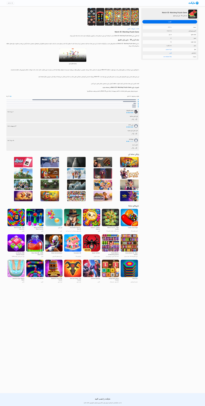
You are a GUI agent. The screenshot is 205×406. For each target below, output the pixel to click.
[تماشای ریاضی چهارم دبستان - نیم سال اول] (50, 196)
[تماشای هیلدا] (50, 162)
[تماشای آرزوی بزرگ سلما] (129, 174)
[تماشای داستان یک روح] (76, 162)
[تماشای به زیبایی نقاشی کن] (76, 196)
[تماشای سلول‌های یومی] (103, 185)
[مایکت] (194, 4)
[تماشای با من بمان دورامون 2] (23, 185)
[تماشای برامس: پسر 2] (76, 185)
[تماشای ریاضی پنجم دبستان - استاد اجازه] (23, 162)
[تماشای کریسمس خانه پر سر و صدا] (76, 174)
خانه (138, 29)
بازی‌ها (133, 29)
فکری (170, 53)
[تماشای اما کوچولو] (23, 174)
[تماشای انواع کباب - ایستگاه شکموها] (103, 162)
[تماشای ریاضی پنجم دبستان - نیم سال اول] (129, 162)
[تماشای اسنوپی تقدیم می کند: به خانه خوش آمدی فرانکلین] (103, 196)
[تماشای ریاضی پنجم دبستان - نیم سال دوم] (50, 174)
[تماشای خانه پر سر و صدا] (129, 185)
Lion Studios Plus (167, 57)
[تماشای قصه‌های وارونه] (50, 185)
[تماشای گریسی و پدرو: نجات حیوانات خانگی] (23, 196)
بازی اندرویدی (169, 49)
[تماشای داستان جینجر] (103, 174)
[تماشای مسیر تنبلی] (129, 196)
